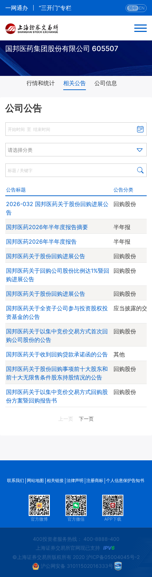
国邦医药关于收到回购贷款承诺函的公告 (57, 354)
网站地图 (35, 480)
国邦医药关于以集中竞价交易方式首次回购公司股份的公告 (57, 335)
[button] (76, 149)
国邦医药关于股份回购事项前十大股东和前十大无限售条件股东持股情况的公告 (57, 373)
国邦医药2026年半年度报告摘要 (47, 227)
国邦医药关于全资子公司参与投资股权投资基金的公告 (57, 312)
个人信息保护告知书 (125, 480)
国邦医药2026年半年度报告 (41, 241)
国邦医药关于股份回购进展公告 (45, 256)
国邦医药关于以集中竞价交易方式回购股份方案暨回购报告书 (57, 396)
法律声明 (74, 480)
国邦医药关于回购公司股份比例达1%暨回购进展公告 (57, 275)
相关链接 (55, 480)
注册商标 (94, 480)
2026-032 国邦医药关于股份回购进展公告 (57, 208)
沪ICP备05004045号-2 (113, 557)
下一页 (86, 419)
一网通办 (16, 8)
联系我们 (15, 480)
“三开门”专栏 (55, 8)
